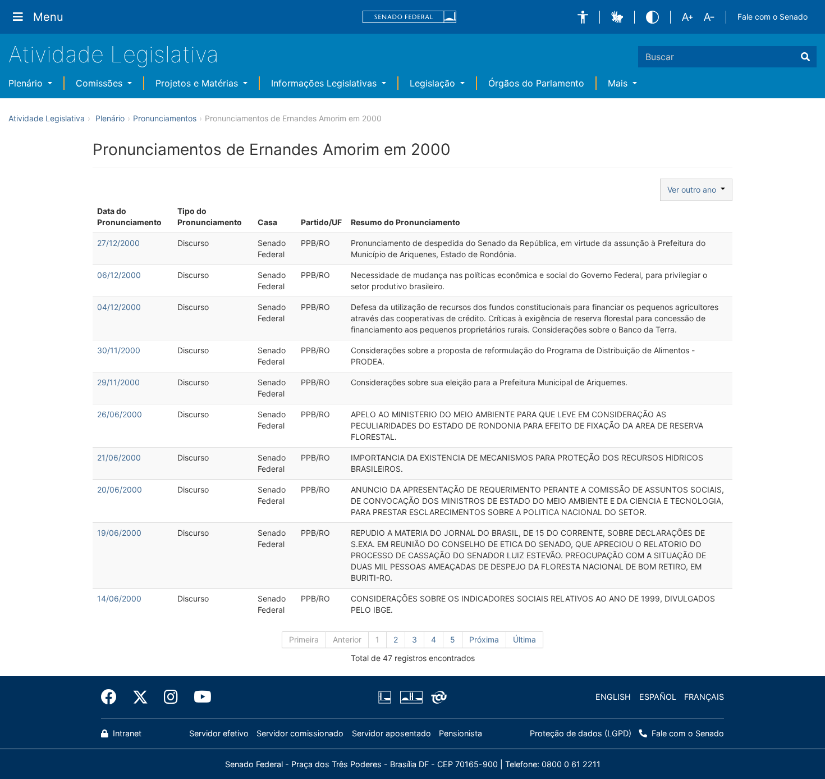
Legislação (434, 83)
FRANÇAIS (704, 696)
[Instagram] (171, 697)
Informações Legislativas (325, 83)
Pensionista (460, 733)
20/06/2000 (119, 489)
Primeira (304, 639)
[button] (583, 17)
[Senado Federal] (410, 17)
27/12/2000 (118, 243)
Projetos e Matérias (198, 83)
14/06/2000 (119, 598)
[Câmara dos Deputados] (386, 697)
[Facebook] (113, 697)
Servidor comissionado (299, 733)
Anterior (347, 639)
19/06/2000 (119, 532)
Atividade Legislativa (113, 54)
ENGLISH (613, 696)
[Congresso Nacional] (411, 697)
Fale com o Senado (772, 16)
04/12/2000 (119, 307)
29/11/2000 (118, 382)
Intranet (126, 733)
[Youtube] (199, 697)
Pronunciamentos (164, 118)
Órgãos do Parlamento (536, 83)
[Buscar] (805, 57)
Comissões (100, 83)
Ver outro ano (694, 189)
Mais (619, 83)
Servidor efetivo (219, 733)
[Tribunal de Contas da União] (437, 697)
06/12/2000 (119, 275)
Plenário (26, 83)
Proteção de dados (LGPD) (580, 733)
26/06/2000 (119, 414)
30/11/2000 (118, 350)
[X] (140, 697)
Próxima (484, 639)
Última (524, 639)
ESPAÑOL (657, 696)
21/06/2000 (119, 457)
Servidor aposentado (391, 733)
